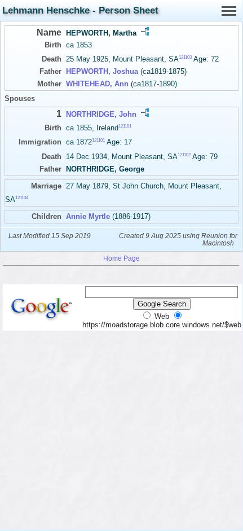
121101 (124, 126)
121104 (21, 197)
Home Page (121, 258)
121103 (185, 57)
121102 (184, 154)
